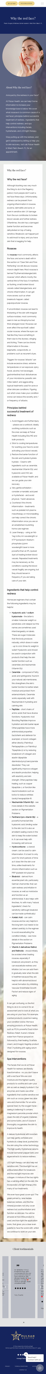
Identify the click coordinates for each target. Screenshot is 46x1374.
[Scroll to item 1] (22, 1322)
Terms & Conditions (21, 1366)
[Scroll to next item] (41, 1287)
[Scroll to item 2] (23, 1322)
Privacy (7, 1366)
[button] (42, 3)
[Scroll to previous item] (5, 1287)
